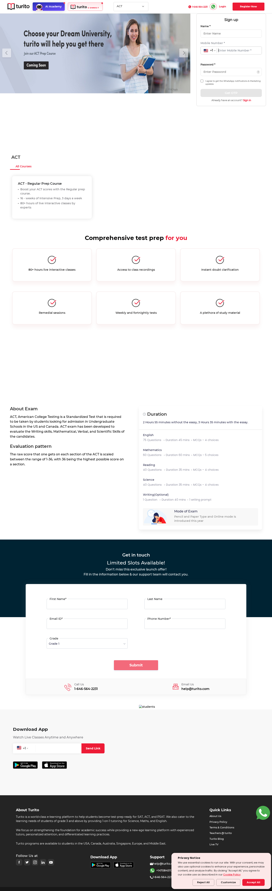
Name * (205, 26)
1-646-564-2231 (200, 6)
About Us (215, 816)
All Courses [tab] (23, 166)
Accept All (253, 882)
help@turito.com (165, 863)
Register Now (248, 6)
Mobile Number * (213, 43)
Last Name (154, 599)
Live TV (213, 844)
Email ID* (56, 619)
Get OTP (231, 93)
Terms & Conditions (221, 827)
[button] (6, 53)
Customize (228, 882)
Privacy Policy (218, 821)
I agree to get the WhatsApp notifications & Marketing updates (233, 82)
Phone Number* (159, 619)
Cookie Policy (232, 874)
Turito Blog (216, 838)
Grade (54, 638)
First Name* (58, 599)
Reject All (203, 882)
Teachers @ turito (220, 833)
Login (222, 6)
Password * (208, 64)
